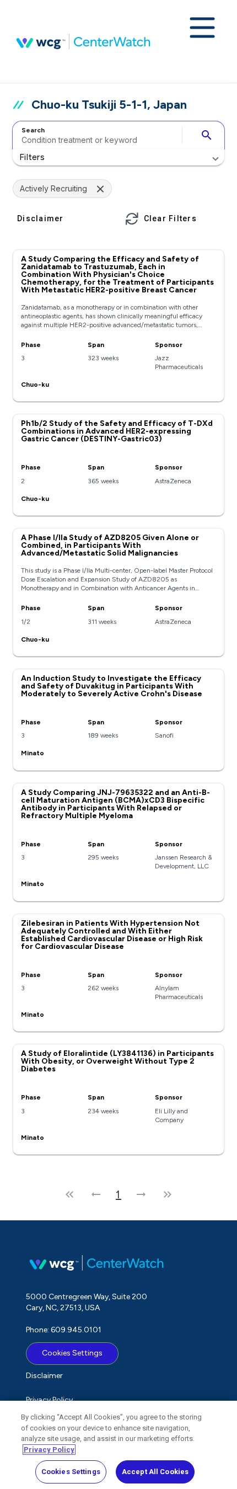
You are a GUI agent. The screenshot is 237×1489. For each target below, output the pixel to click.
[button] (118, 157)
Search (33, 130)
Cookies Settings (72, 1353)
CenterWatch (83, 41)
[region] (118, 1445)
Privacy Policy (49, 1400)
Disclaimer (44, 1375)
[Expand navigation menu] (202, 28)
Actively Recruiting (53, 188)
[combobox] (96, 135)
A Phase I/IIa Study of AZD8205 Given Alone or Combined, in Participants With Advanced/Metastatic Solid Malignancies (110, 545)
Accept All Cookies (155, 1471)
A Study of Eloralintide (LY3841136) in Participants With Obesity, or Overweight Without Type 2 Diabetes (117, 1061)
